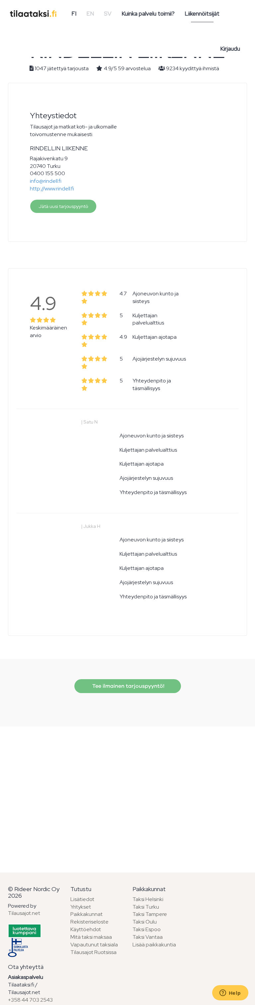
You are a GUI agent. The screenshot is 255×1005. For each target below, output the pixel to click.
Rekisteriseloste (89, 921)
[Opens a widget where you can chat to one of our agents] (230, 993)
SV (108, 13)
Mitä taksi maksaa (91, 936)
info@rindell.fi (45, 180)
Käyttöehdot (85, 929)
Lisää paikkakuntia (154, 944)
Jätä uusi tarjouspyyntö (63, 206)
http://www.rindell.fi (52, 188)
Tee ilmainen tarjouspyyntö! (127, 686)
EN (90, 13)
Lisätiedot (82, 899)
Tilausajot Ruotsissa (93, 952)
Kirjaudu (230, 48)
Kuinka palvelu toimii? (148, 13)
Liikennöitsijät (202, 13)
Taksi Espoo (146, 929)
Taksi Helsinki (147, 899)
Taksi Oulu (144, 921)
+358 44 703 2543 (30, 999)
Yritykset (80, 906)
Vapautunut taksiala (94, 944)
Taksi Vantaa (147, 936)
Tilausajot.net (24, 913)
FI (73, 13)
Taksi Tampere (149, 914)
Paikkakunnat (86, 914)
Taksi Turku (145, 906)
